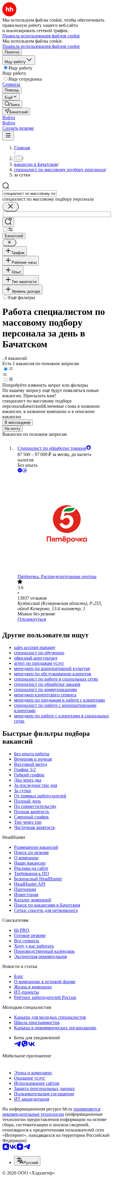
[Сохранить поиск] (8, 222)
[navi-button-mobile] (8, 135)
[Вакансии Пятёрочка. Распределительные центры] (63, 524)
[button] (8, 117)
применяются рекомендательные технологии (51, 1111)
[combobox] (29, 193)
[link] (12, 104)
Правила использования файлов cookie (41, 46)
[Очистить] (10, 206)
